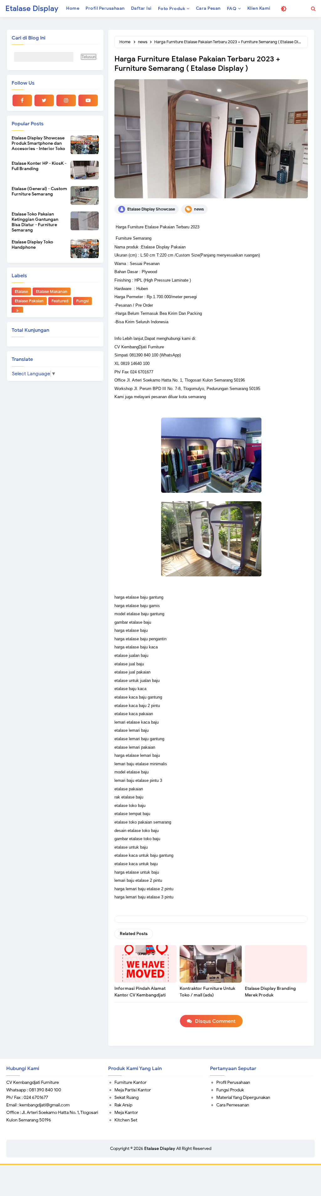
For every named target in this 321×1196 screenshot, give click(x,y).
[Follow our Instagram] (66, 100)
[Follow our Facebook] (22, 100)
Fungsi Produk (230, 1090)
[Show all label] (17, 311)
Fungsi (82, 301)
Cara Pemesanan (232, 1105)
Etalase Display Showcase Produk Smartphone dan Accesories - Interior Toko (38, 143)
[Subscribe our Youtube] (88, 100)
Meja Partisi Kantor (132, 1090)
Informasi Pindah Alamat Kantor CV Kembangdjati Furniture (140, 995)
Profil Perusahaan (233, 1082)
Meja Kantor (126, 1112)
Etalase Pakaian (29, 301)
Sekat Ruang (126, 1097)
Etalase (21, 291)
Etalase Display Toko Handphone (32, 244)
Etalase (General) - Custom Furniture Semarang (39, 191)
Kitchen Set (125, 1120)
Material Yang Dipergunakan (243, 1097)
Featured (59, 301)
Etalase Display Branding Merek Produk (270, 992)
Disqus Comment (215, 1021)
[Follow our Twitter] (44, 100)
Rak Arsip (123, 1105)
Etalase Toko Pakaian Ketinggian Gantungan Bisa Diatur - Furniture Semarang (35, 222)
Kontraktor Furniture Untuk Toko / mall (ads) (207, 992)
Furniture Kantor (130, 1082)
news (199, 209)
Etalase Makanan (51, 291)
